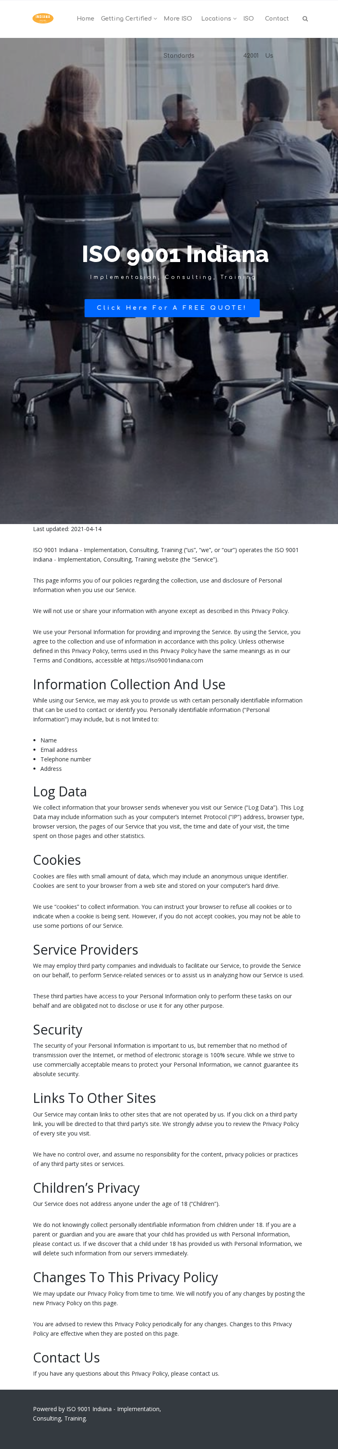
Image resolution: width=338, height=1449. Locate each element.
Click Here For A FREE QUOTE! (172, 308)
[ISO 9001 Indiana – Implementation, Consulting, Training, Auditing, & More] (43, 18)
